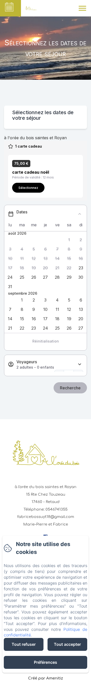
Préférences (45, 662)
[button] (69, 240)
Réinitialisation (45, 341)
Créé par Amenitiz (45, 678)
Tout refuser (24, 644)
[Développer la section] (80, 364)
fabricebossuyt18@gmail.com (45, 517)
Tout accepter (67, 644)
